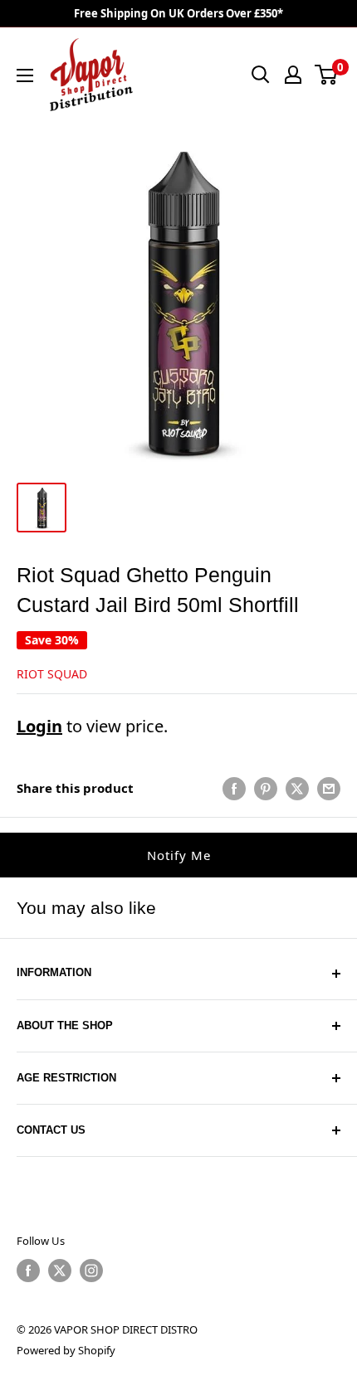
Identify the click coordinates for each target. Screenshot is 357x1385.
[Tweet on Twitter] (297, 787)
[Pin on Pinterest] (265, 787)
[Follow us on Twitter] (59, 1270)
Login (39, 726)
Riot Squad (52, 674)
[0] (326, 75)
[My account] (293, 75)
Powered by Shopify (66, 1350)
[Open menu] (25, 75)
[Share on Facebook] (234, 787)
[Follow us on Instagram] (91, 1270)
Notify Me (179, 855)
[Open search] (261, 75)
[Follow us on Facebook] (28, 1270)
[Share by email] (328, 787)
